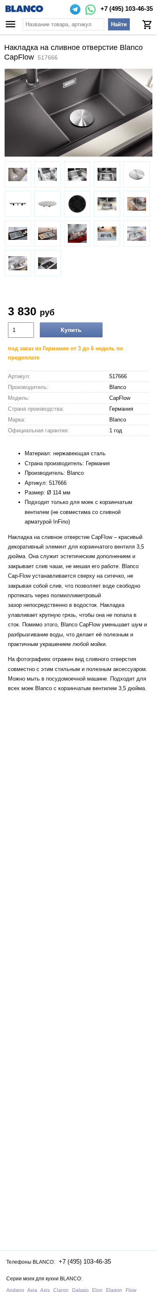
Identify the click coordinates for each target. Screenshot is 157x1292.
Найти (119, 24)
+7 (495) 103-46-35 (126, 8)
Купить (71, 330)
